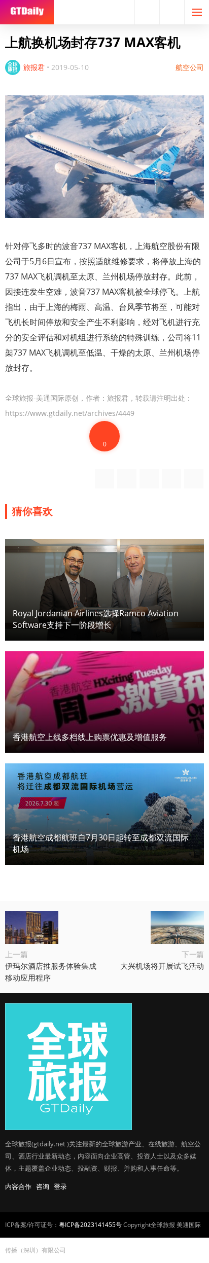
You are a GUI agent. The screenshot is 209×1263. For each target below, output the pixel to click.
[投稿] (172, 12)
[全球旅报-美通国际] (27, 12)
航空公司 (190, 67)
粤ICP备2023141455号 (90, 1224)
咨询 (42, 1186)
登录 (60, 1186)
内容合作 (18, 1186)
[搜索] (147, 12)
